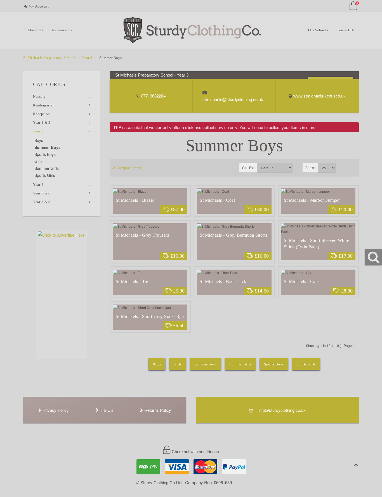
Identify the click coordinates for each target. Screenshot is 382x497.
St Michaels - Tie (132, 281)
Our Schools (318, 30)
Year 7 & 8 (41, 202)
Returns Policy (157, 410)
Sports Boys (274, 364)
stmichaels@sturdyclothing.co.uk (232, 99)
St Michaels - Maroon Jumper (312, 200)
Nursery (39, 96)
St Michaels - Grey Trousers (142, 235)
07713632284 (153, 96)
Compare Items (128, 168)
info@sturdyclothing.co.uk (281, 410)
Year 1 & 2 (41, 122)
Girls (178, 364)
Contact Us (345, 30)
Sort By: (248, 167)
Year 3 (87, 58)
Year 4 (38, 184)
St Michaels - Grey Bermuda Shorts (233, 235)
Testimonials (61, 30)
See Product (150, 192)
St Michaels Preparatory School (49, 58)
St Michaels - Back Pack (223, 281)
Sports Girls (306, 364)
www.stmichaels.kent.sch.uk (319, 96)
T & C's (106, 410)
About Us (35, 30)
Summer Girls (240, 364)
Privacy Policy (55, 410)
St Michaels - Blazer (135, 200)
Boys (157, 364)
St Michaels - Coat (217, 200)
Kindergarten (44, 105)
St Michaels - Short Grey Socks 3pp (150, 316)
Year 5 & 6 (41, 193)
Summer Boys (205, 364)
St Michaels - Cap (301, 281)
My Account (38, 6)
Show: (310, 167)
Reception (41, 114)
